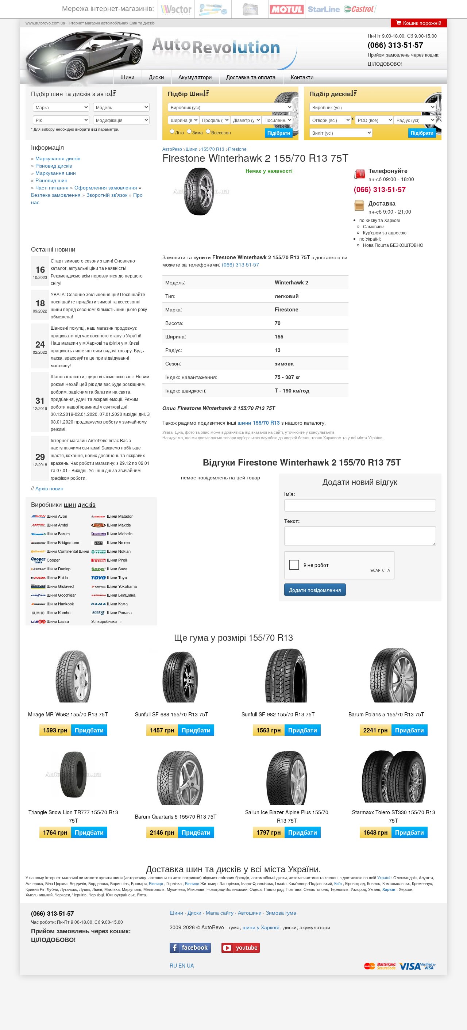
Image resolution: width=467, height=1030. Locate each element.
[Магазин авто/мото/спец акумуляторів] (250, 8)
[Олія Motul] (287, 8)
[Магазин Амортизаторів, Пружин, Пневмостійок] (213, 8)
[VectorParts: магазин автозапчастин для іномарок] (176, 8)
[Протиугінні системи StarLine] (323, 8)
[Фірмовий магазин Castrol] (360, 8)
